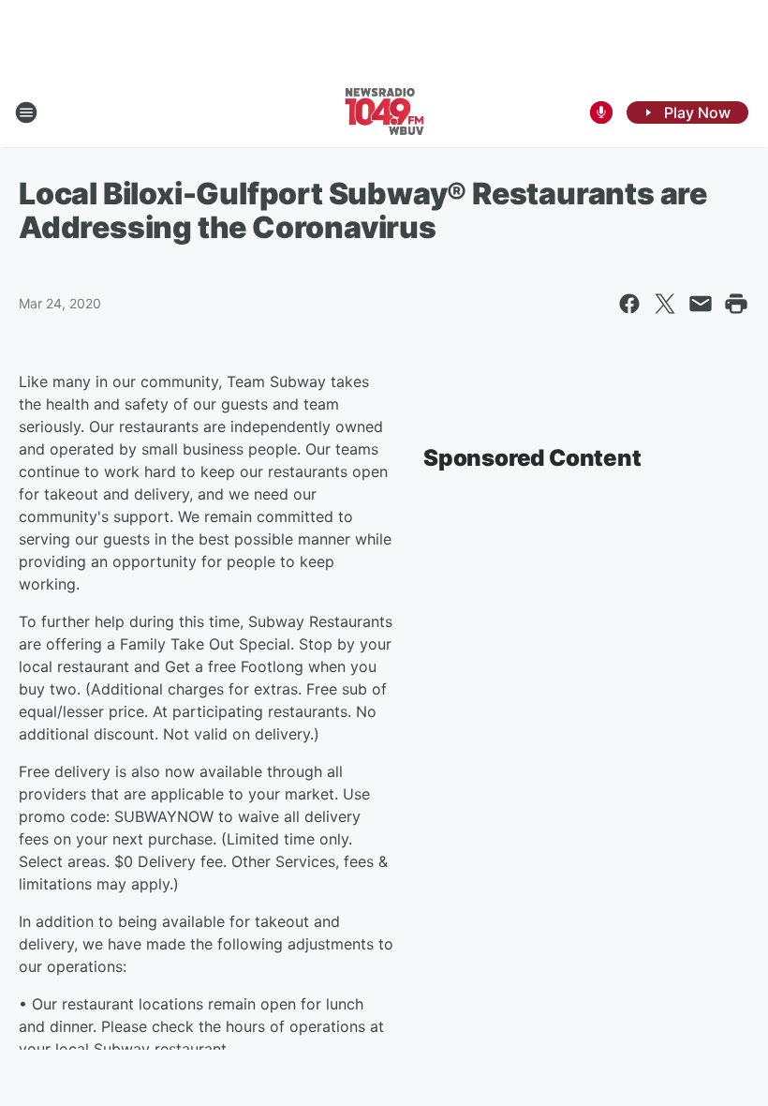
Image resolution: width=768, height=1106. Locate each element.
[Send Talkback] (601, 112)
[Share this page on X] (665, 304)
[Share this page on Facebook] (629, 304)
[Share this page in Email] (700, 304)
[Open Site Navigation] (26, 112)
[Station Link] (384, 112)
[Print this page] (736, 304)
